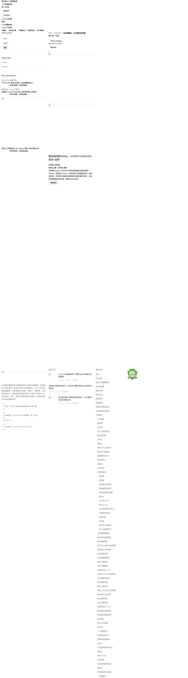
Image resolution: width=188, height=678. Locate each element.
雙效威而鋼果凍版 (104, 664)
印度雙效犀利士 (105, 513)
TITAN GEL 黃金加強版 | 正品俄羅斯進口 (17, 83)
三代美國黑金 (102, 631)
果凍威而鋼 (101, 435)
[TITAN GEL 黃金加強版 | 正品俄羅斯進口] (9, 80)
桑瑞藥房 (102, 676)
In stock (5, 67)
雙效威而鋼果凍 (105, 488)
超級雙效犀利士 (103, 456)
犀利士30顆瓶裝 (103, 452)
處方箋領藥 (100, 386)
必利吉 (99, 439)
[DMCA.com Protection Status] (132, 374)
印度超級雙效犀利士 (107, 509)
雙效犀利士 (101, 460)
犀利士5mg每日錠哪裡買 (106, 545)
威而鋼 (57, 165)
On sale (5, 62)
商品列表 (58, 33)
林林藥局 (100, 619)
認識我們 (99, 399)
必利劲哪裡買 (102, 554)
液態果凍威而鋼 (105, 484)
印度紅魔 (100, 468)
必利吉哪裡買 (102, 566)
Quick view (51, 187)
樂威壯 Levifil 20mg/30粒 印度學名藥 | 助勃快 (19, 92)
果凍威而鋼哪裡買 (104, 537)
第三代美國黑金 (103, 431)
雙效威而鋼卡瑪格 (106, 492)
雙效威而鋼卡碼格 (104, 672)
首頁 (51, 33)
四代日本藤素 (102, 623)
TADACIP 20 (104, 501)
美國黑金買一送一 (104, 570)
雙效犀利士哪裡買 (104, 550)
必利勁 (99, 427)
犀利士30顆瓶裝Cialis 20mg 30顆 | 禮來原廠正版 (20, 148)
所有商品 (99, 378)
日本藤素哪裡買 (103, 533)
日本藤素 (100, 419)
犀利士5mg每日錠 (104, 448)
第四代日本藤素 (105, 525)
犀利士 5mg (103, 505)
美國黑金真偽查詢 (103, 407)
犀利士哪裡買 (102, 562)
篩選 (5, 48)
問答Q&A (99, 395)
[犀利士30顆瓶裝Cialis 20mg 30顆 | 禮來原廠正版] (23, 122)
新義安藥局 (101, 472)
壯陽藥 (51, 165)
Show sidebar (56, 41)
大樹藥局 (99, 415)
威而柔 (99, 464)
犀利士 (99, 444)
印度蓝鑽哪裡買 (103, 558)
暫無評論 (75, 380)
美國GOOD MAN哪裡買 (106, 574)
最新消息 (99, 391)
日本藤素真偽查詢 (103, 411)
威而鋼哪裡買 (102, 541)
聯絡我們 (99, 403)
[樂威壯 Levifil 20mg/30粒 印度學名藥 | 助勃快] (10, 89)
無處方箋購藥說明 (103, 382)
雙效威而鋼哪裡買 (104, 611)
